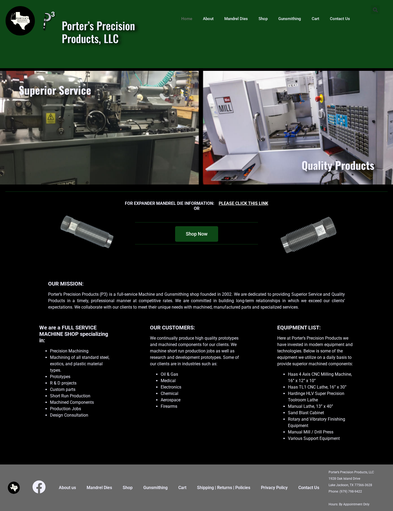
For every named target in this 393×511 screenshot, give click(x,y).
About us (67, 487)
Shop (263, 18)
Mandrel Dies (236, 18)
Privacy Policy (274, 487)
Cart (315, 18)
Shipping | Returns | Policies (223, 487)
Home (186, 18)
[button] (375, 9)
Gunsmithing (289, 18)
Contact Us (340, 18)
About (208, 18)
